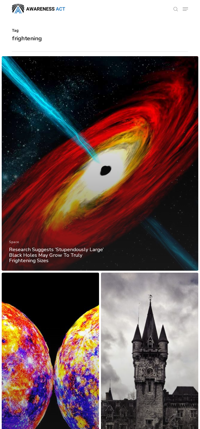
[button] (185, 9)
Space (14, 242)
